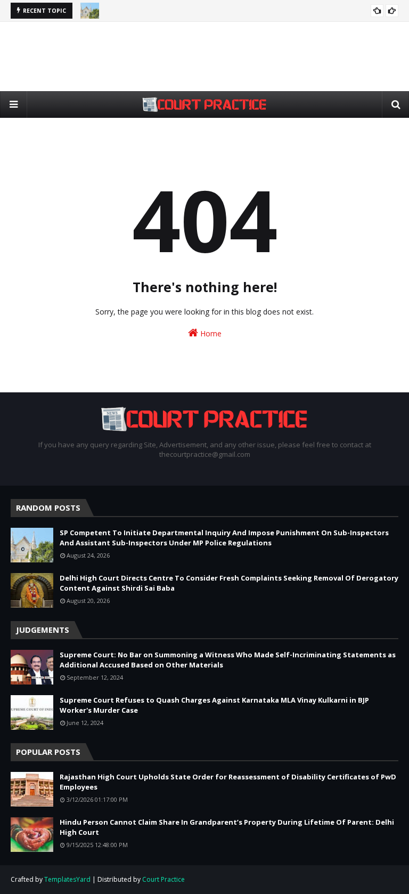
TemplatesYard (67, 879)
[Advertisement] (204, 56)
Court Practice (163, 879)
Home (210, 333)
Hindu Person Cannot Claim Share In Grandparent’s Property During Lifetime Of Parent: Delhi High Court (227, 827)
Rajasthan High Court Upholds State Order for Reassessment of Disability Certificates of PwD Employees (228, 782)
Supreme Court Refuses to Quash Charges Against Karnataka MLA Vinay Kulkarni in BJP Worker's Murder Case (214, 705)
